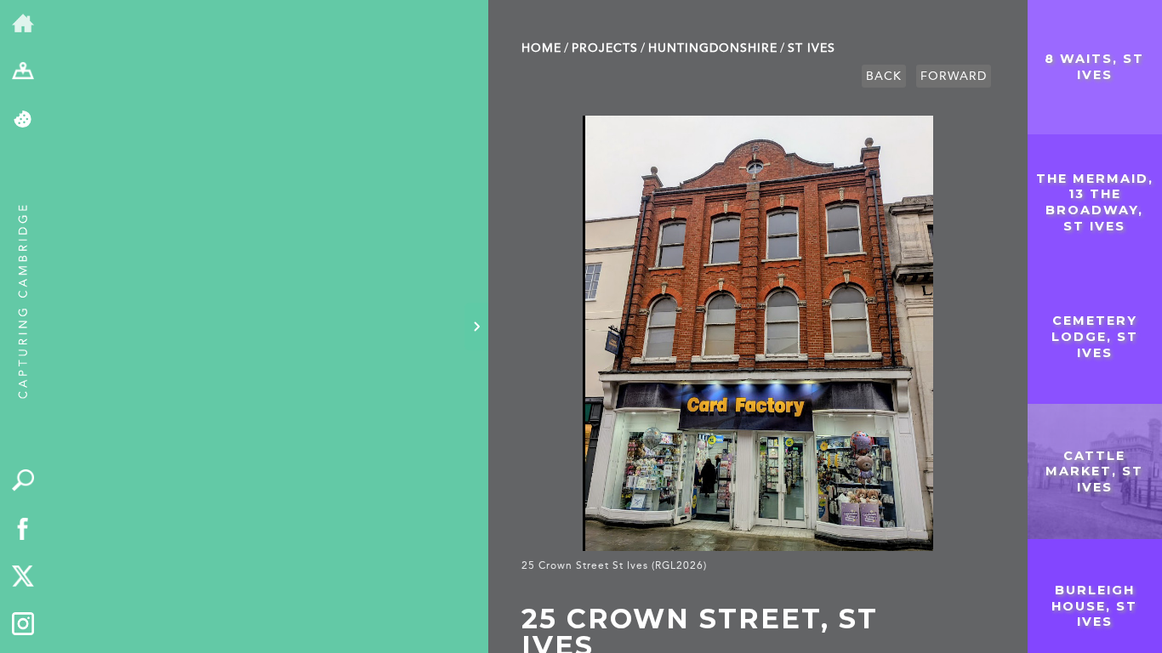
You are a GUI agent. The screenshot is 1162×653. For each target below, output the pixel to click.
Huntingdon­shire (713, 48)
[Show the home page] (23, 24)
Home (541, 48)
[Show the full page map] (23, 72)
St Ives (811, 48)
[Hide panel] (476, 326)
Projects (605, 48)
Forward (953, 76)
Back (884, 76)
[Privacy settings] (23, 120)
